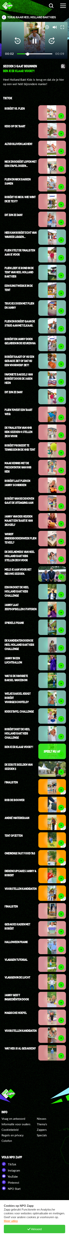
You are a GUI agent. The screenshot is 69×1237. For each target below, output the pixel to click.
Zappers (42, 1129)
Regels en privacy (13, 1135)
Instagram (13, 1170)
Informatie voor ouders (16, 1124)
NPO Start (14, 1188)
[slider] (34, 54)
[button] (17, 41)
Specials (42, 1135)
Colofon (7, 1140)
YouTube (12, 1176)
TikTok (11, 1164)
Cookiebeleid (10, 1129)
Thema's (42, 1124)
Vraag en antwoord (13, 1118)
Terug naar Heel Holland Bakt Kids (31, 17)
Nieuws (41, 1118)
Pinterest (13, 1182)
